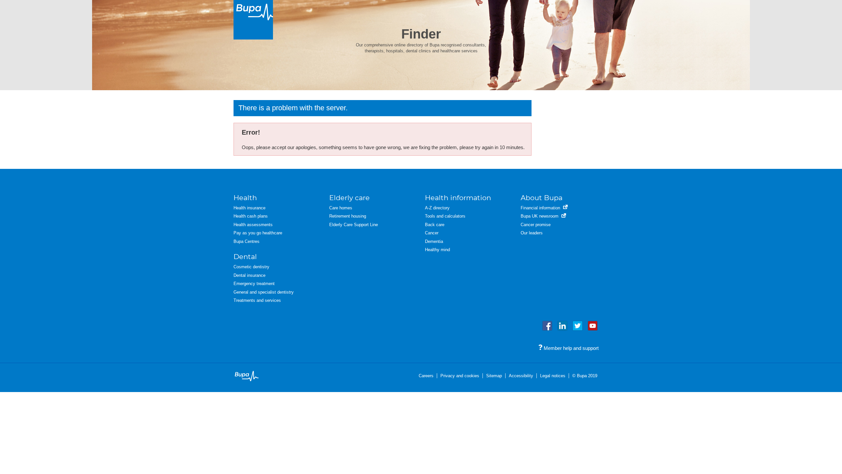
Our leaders (532, 232)
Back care (434, 224)
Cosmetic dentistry (251, 266)
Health (245, 198)
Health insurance (249, 207)
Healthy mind (437, 249)
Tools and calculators (445, 216)
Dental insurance (249, 275)
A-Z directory (437, 207)
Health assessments (253, 224)
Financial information (541, 207)
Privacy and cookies (459, 375)
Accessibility (521, 375)
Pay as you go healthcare (258, 232)
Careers (426, 375)
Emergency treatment (254, 283)
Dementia (434, 241)
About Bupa (541, 198)
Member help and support (570, 348)
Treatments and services (257, 300)
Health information (458, 198)
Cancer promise (536, 224)
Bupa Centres (247, 241)
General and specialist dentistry (264, 292)
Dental (245, 256)
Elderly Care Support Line (353, 224)
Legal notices (552, 375)
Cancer (431, 232)
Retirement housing (347, 216)
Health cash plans (251, 216)
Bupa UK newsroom (540, 216)
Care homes (340, 207)
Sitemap (494, 375)
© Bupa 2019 (584, 375)
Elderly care (349, 198)
